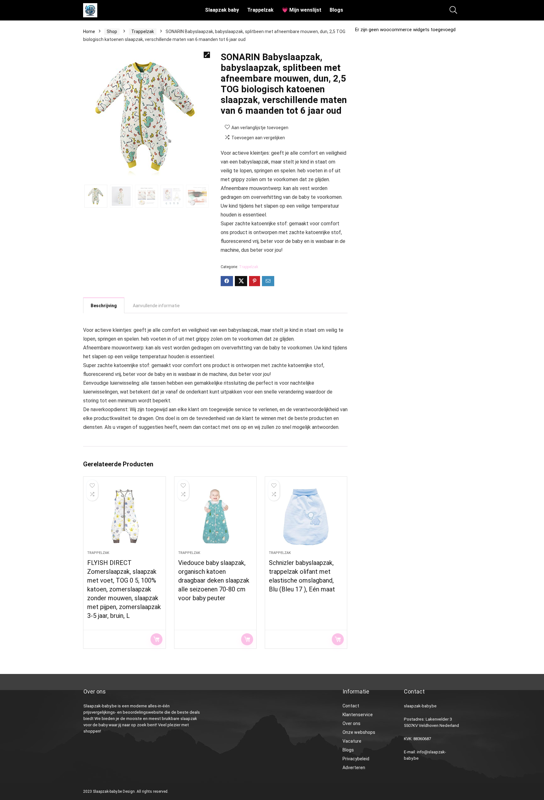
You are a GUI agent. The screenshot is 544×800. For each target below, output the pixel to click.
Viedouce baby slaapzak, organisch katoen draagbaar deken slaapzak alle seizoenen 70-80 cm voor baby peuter (213, 580)
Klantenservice (358, 714)
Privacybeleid (356, 758)
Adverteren (354, 767)
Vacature (352, 741)
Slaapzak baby (222, 10)
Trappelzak (260, 10)
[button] (207, 55)
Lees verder (156, 639)
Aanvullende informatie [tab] (156, 305)
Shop (112, 31)
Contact (351, 705)
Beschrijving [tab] (104, 305)
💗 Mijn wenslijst (301, 10)
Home (89, 31)
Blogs (336, 10)
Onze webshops (359, 732)
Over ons (351, 723)
